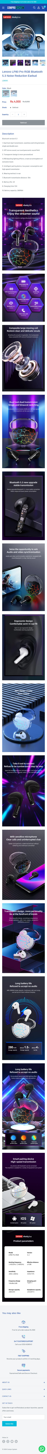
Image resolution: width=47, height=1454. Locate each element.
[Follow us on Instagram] (7, 1441)
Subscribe (9, 1424)
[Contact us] (42, 1449)
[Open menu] (3, 8)
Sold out (23, 122)
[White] (13, 93)
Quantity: (5, 114)
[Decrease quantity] (12, 114)
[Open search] (34, 7)
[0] (43, 7)
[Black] (5, 93)
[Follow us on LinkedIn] (16, 1441)
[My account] (38, 7)
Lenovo (5, 81)
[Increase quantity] (24, 114)
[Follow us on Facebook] (3, 1441)
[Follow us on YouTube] (12, 1441)
